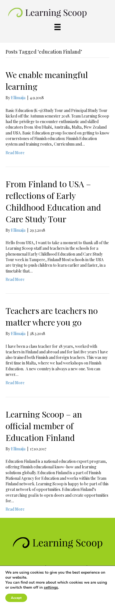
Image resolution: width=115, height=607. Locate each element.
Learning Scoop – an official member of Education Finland (44, 426)
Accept (16, 598)
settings (51, 587)
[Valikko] (57, 27)
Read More (15, 152)
